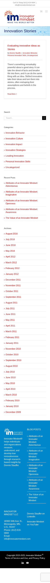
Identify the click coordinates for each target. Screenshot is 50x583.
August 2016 (12, 234)
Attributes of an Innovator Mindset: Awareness (36, 484)
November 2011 (13, 285)
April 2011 (10, 326)
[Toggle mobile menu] (46, 11)
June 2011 (10, 314)
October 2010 (12, 354)
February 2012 (12, 268)
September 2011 (13, 297)
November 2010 (13, 349)
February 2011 (12, 337)
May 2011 (10, 320)
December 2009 (13, 412)
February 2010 (12, 400)
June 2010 (11, 377)
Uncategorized (32, 55)
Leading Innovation (15, 156)
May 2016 (10, 251)
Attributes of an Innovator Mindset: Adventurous (36, 440)
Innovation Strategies (16, 150)
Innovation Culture (14, 138)
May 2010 (10, 383)
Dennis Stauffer (15, 53)
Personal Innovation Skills (16, 55)
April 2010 (10, 389)
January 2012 (12, 274)
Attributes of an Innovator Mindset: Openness (36, 469)
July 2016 (10, 239)
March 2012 (11, 262)
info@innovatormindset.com (25, 5)
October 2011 (12, 291)
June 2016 (11, 245)
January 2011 (12, 343)
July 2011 (10, 308)
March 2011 (11, 331)
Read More (11, 94)
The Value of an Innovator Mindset (22, 218)
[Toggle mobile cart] (41, 11)
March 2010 (11, 395)
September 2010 (13, 360)
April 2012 (10, 257)
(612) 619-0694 (29, 3)
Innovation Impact (14, 144)
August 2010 (12, 366)
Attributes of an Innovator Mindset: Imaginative (36, 455)
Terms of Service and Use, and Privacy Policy (25, 558)
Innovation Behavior (30, 53)
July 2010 (10, 372)
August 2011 (11, 303)
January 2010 (12, 406)
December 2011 (13, 280)
